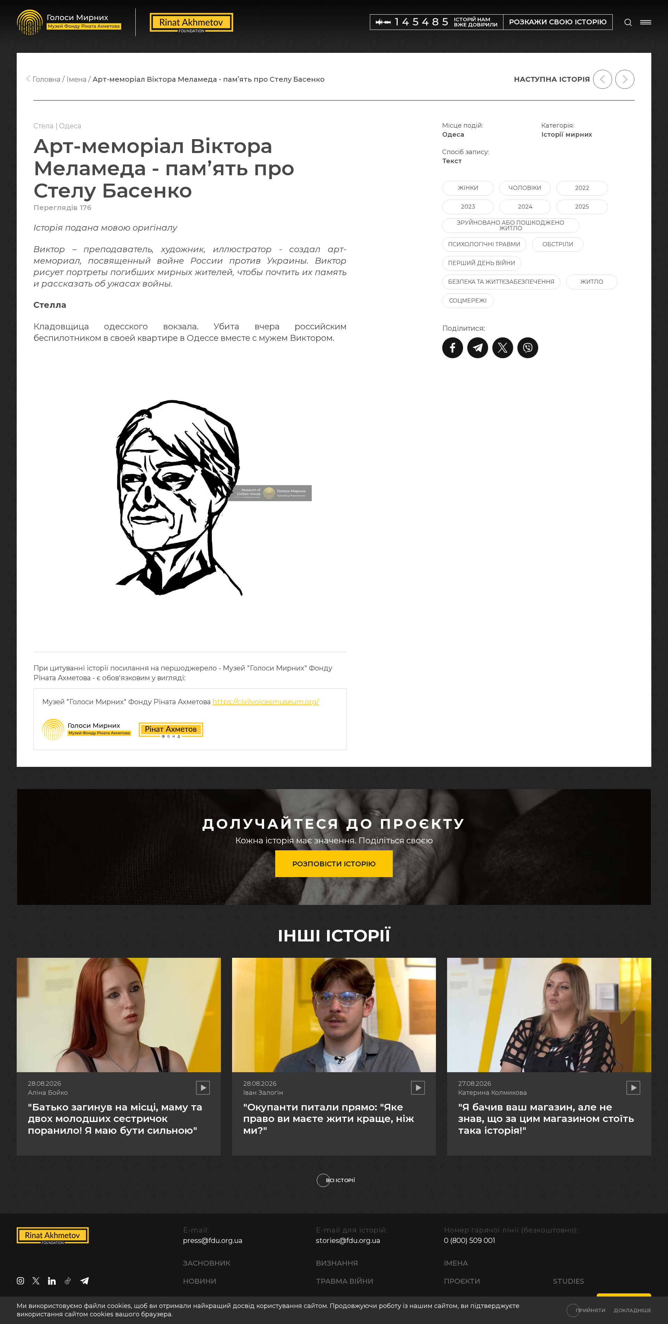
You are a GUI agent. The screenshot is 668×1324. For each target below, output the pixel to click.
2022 (582, 188)
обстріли (557, 244)
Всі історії (340, 1180)
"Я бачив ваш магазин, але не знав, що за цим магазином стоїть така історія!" (546, 1118)
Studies (568, 1281)
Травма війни (344, 1281)
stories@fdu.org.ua (348, 1240)
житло (591, 282)
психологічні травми (484, 244)
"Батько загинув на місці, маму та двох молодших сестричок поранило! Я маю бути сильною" (115, 1118)
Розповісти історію (334, 864)
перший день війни (481, 263)
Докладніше (632, 1310)
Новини (199, 1281)
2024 (525, 206)
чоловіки (525, 188)
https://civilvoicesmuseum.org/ (266, 702)
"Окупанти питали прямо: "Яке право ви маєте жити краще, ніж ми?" (328, 1118)
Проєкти (462, 1281)
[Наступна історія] (625, 79)
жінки (468, 188)
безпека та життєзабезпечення (501, 282)
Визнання (337, 1263)
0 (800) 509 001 (469, 1240)
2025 (582, 206)
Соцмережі (468, 300)
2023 (468, 206)
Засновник (206, 1263)
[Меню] (645, 22)
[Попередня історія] (602, 79)
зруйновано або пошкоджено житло (510, 225)
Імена (456, 1263)
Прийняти (590, 1310)
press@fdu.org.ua (212, 1240)
